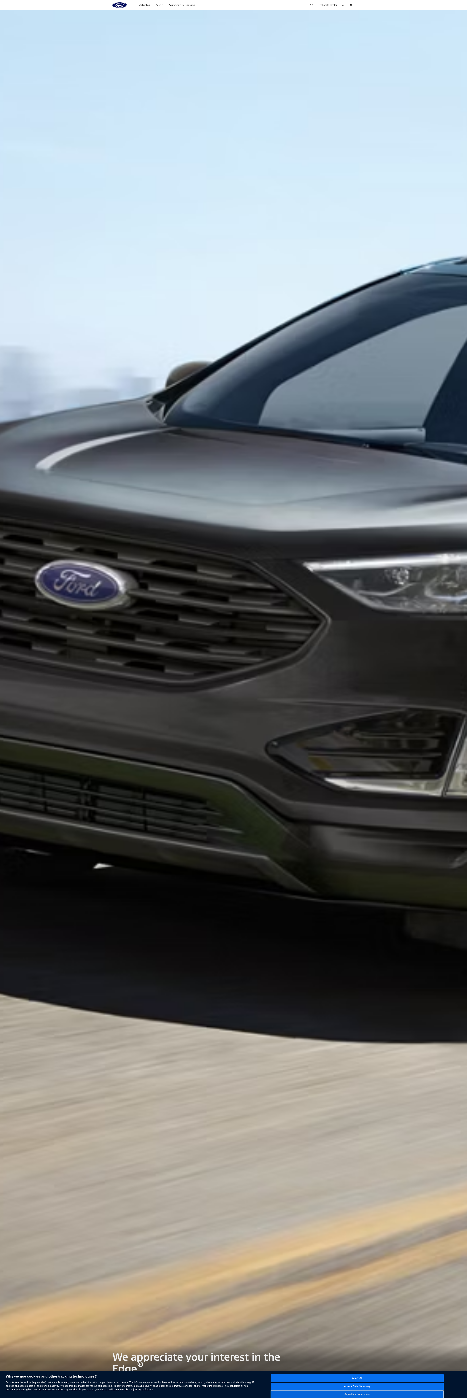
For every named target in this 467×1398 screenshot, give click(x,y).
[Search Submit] (311, 5)
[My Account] (343, 5)
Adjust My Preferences (357, 1394)
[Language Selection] (351, 5)
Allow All (357, 1378)
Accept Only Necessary (357, 1386)
